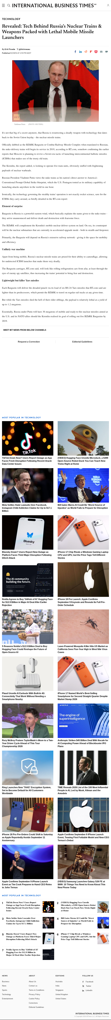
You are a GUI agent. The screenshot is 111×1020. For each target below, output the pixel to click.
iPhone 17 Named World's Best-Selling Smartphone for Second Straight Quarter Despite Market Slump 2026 (83, 696)
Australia (59, 982)
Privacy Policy (34, 994)
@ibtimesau (24, 49)
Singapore (59, 990)
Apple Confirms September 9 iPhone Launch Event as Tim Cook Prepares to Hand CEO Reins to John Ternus (27, 884)
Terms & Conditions (36, 990)
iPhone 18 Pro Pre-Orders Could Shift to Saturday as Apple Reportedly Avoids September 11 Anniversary (27, 837)
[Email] (101, 51)
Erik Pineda (10, 49)
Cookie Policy (34, 999)
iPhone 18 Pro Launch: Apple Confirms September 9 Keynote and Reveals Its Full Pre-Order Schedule (81, 602)
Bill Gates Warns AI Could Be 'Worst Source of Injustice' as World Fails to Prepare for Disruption (77, 921)
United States (61, 999)
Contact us (33, 986)
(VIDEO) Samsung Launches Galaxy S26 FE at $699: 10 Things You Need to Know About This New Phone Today (81, 884)
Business (5, 982)
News (4, 986)
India (57, 986)
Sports (4, 990)
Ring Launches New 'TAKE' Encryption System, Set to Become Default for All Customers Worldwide (26, 790)
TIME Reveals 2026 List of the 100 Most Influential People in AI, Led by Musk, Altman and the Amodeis (83, 790)
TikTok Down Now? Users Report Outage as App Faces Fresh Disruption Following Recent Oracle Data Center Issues (27, 461)
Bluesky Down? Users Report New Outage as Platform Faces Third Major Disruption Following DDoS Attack (27, 555)
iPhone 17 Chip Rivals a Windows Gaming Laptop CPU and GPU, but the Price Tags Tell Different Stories (83, 555)
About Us (32, 982)
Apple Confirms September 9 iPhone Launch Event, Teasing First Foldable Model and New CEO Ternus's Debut (83, 837)
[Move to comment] (106, 51)
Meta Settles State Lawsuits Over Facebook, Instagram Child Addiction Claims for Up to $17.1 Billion (27, 508)
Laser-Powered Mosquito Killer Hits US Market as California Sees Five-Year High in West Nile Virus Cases (83, 649)
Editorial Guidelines (82, 342)
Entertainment (7, 999)
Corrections (33, 1003)
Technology (6, 994)
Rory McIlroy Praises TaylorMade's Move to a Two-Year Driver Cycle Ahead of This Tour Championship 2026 (27, 743)
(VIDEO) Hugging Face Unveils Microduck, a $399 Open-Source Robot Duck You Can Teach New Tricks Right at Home (83, 461)
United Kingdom (62, 994)
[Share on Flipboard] (91, 51)
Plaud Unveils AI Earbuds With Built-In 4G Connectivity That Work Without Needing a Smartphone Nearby (24, 696)
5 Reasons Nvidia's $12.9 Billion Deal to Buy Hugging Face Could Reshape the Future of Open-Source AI (24, 649)
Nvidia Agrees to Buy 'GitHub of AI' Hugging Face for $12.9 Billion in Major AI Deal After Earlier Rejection (27, 602)
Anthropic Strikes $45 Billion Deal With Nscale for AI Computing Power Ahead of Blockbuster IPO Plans (83, 743)
